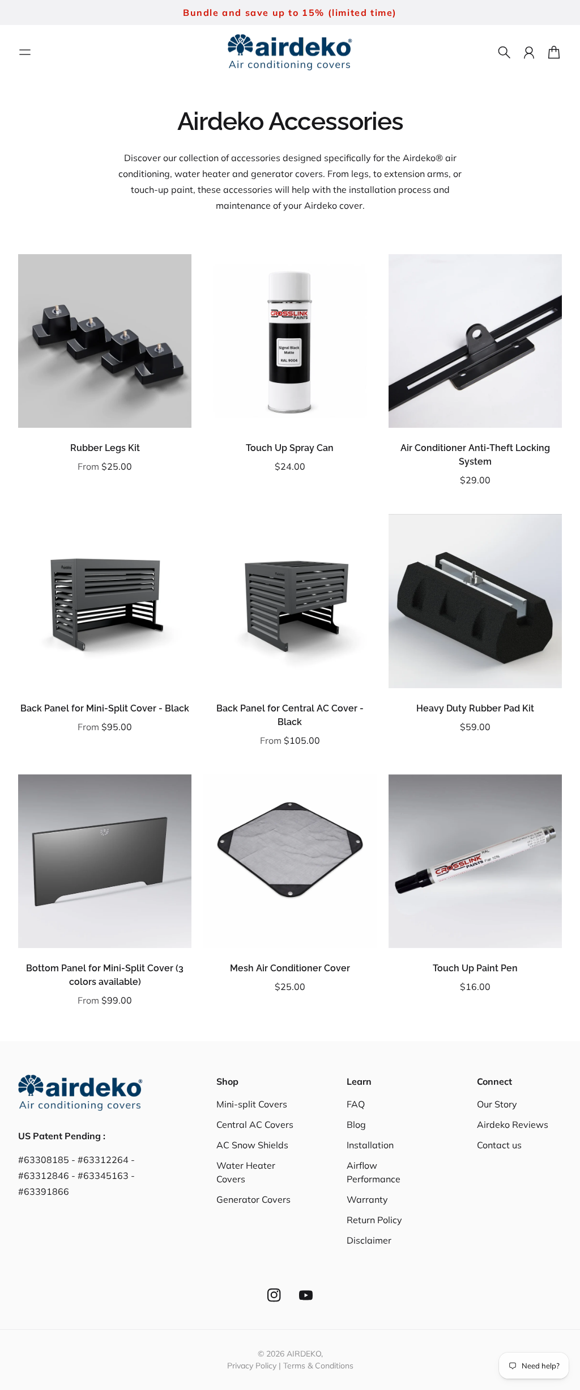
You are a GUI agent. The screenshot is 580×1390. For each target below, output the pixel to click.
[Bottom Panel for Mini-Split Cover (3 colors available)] (104, 861)
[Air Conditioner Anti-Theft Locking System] (475, 341)
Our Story (497, 1104)
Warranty (367, 1199)
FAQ (356, 1104)
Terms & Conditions (318, 1365)
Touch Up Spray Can (290, 448)
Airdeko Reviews (512, 1124)
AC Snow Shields (252, 1145)
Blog (356, 1124)
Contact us (499, 1145)
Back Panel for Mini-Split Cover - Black (104, 708)
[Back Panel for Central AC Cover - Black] (290, 601)
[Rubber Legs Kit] (104, 341)
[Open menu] (25, 52)
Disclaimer (369, 1240)
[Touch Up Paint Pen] (475, 861)
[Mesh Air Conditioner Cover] (290, 861)
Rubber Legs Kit (105, 448)
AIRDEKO (304, 1354)
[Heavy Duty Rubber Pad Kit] (475, 601)
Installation (370, 1145)
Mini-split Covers (251, 1104)
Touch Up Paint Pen (475, 968)
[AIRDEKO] (290, 52)
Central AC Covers (254, 1124)
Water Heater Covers (245, 1172)
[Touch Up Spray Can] (290, 341)
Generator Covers (253, 1199)
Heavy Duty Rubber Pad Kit (475, 708)
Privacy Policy (251, 1365)
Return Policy (374, 1219)
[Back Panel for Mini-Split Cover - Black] (104, 601)
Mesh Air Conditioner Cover (290, 968)
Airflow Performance (373, 1172)
